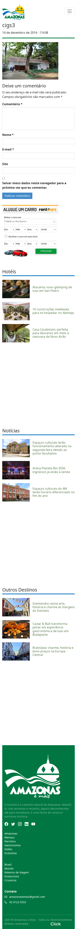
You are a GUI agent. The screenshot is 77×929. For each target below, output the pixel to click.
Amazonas (10, 833)
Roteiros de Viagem (16, 872)
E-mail (8, 149)
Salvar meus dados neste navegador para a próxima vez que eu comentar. (34, 185)
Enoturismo (11, 876)
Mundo (8, 868)
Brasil (8, 864)
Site (5, 164)
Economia (10, 853)
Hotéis (8, 849)
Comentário (12, 104)
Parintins (10, 841)
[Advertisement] (38, 384)
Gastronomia (12, 845)
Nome (8, 135)
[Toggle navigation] (69, 11)
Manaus (9, 837)
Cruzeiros (10, 880)
